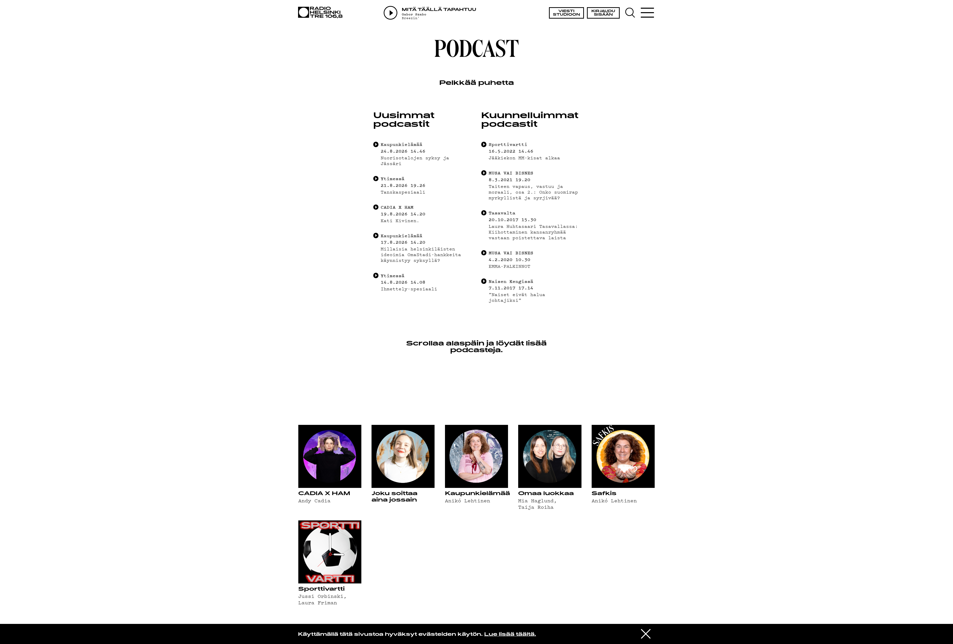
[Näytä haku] (632, 13)
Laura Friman (317, 602)
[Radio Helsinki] (321, 12)
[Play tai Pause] (390, 13)
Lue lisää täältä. (510, 634)
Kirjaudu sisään (603, 13)
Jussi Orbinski (320, 596)
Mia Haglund (536, 500)
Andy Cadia (314, 500)
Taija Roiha (536, 507)
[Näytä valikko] (647, 12)
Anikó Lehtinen (467, 500)
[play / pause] (375, 144)
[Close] (646, 633)
